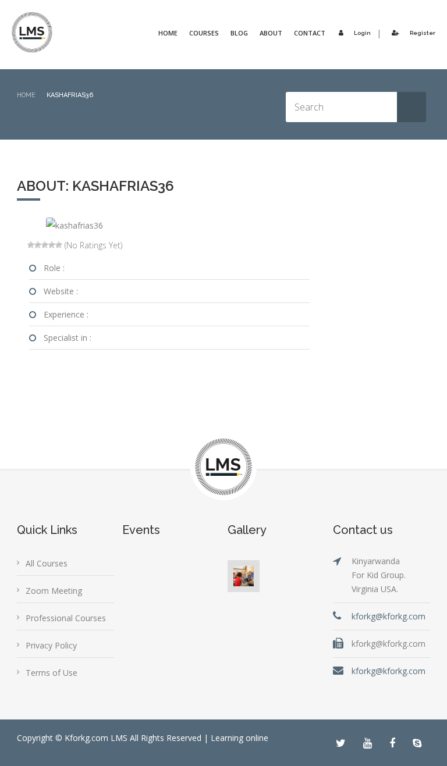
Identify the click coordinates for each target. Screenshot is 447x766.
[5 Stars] (58, 244)
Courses (204, 32)
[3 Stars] (44, 244)
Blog (239, 32)
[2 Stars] (37, 244)
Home (168, 32)
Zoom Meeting (54, 590)
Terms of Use (51, 672)
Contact (309, 32)
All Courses (47, 563)
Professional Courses (66, 618)
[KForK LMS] (32, 32)
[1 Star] (30, 244)
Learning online (239, 737)
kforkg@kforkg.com (388, 616)
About (271, 32)
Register (422, 33)
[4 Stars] (51, 244)
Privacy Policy (51, 645)
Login (362, 33)
